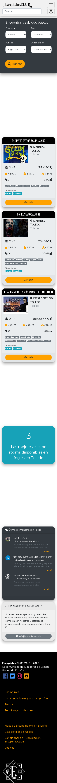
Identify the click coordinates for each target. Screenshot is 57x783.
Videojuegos (30, 260)
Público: (9, 42)
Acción (23, 263)
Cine (40, 260)
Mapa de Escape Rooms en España (26, 725)
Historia (21, 341)
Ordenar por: (37, 42)
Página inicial (12, 692)
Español (17, 193)
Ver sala (28, 202)
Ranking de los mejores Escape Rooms (28, 698)
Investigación (12, 337)
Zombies (9, 260)
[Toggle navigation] (51, 5)
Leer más (45, 552)
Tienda (9, 704)
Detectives (10, 341)
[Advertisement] (28, 105)
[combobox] (21, 11)
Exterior (31, 341)
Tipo (33, 28)
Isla (27, 186)
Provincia (10, 28)
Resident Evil (11, 263)
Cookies (9, 747)
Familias (44, 186)
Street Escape (43, 341)
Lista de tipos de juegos (19, 731)
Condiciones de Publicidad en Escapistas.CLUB (23, 740)
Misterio (20, 186)
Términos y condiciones (19, 710)
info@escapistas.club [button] (30, 636)
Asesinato (25, 337)
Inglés (8, 193)
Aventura (9, 186)
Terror (19, 260)
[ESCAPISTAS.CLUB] (17, 4)
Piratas (34, 186)
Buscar (16, 64)
